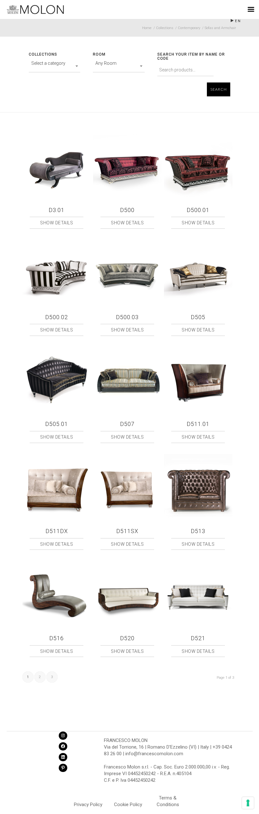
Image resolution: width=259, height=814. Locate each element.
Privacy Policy (88, 804)
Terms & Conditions (168, 799)
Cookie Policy (128, 804)
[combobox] (55, 66)
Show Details (56, 222)
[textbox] (55, 63)
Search (218, 89)
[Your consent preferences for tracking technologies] (248, 803)
